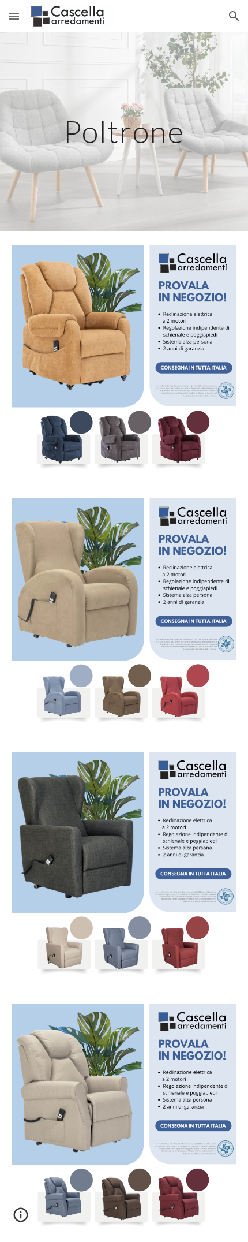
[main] (124, 131)
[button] (14, 16)
